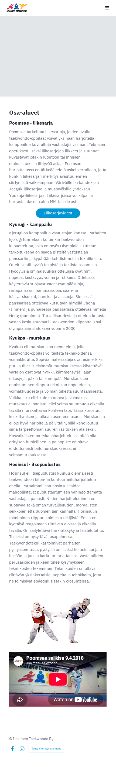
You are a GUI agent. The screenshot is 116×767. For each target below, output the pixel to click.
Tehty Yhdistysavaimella (46, 748)
